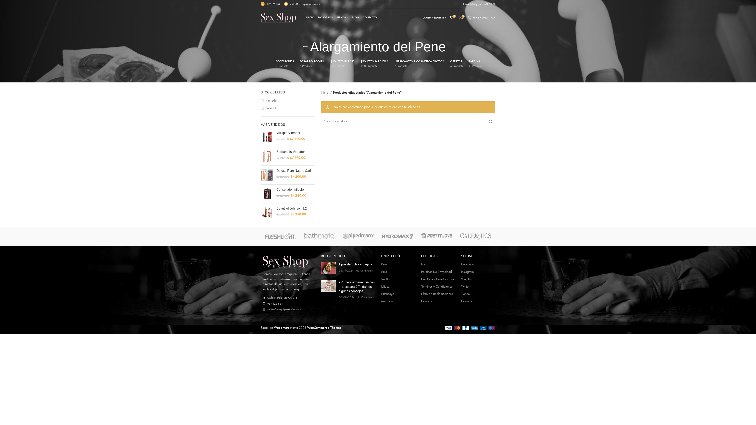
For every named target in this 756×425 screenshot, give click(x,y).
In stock (270, 108)
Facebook (467, 264)
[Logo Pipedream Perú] (358, 236)
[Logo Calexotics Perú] (475, 236)
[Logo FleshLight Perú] (280, 236)
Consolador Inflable (290, 189)
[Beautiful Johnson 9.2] (267, 212)
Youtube (466, 279)
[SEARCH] (490, 121)
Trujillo (385, 279)
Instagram (467, 272)
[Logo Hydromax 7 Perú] (397, 236)
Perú (384, 264)
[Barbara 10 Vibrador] (267, 156)
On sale (271, 101)
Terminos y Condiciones (436, 287)
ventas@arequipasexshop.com (305, 4)
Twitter (465, 287)
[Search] (493, 18)
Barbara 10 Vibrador (290, 151)
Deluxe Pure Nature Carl (293, 170)
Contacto (427, 301)
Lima (384, 272)
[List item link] (288, 304)
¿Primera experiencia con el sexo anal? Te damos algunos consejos (357, 287)
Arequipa (387, 301)
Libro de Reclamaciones (437, 294)
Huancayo (387, 294)
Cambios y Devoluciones (437, 279)
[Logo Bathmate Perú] (319, 236)
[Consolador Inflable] (267, 194)
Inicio (325, 93)
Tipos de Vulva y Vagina (355, 264)
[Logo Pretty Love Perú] (436, 235)
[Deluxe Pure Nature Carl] (267, 175)
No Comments (364, 271)
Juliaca (385, 287)
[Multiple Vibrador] (267, 137)
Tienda (465, 294)
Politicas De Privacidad (436, 272)
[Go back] (305, 47)
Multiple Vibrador (288, 133)
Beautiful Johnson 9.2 (291, 208)
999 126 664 (273, 4)
